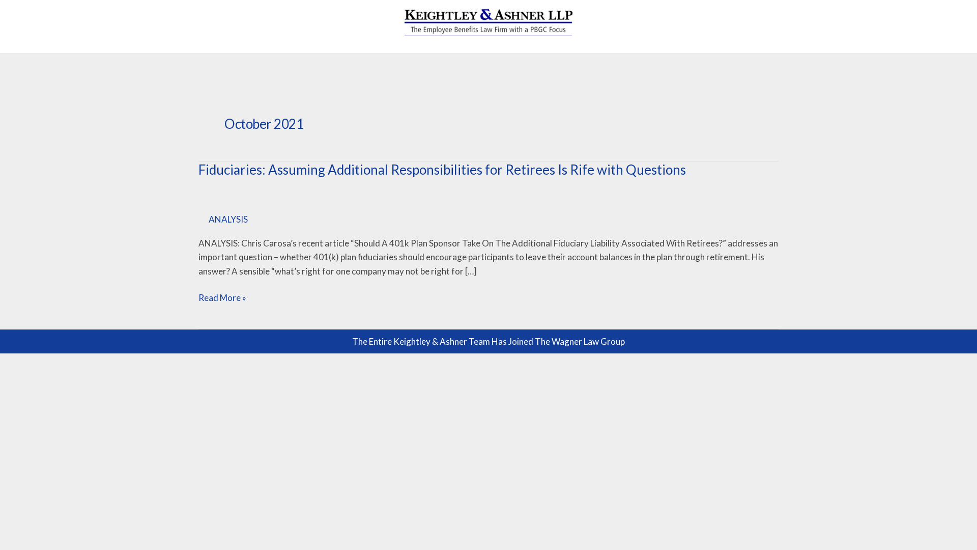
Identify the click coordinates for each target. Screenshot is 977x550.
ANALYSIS (228, 219)
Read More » (222, 297)
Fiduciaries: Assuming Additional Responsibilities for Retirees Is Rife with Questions (442, 169)
